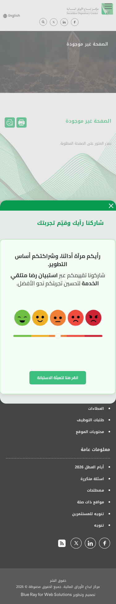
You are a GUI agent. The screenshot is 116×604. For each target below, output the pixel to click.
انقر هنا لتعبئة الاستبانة (57, 377)
